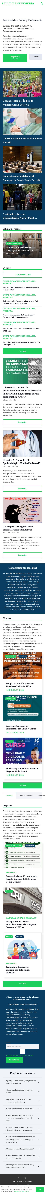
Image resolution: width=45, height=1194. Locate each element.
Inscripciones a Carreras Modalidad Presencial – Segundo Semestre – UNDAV (21, 924)
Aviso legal (22, 1178)
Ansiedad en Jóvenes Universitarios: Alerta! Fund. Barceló (18, 218)
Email (8, 1042)
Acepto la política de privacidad (19, 1056)
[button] (41, 3)
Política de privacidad (22, 1181)
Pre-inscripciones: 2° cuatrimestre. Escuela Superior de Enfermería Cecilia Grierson (22, 879)
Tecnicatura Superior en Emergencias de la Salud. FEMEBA (18, 970)
